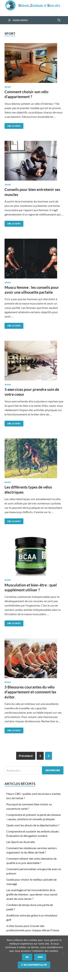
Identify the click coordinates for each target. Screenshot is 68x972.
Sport (8, 87)
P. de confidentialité (34, 964)
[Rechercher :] (34, 770)
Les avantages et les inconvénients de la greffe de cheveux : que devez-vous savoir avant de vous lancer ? (32, 894)
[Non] (63, 954)
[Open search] (59, 20)
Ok (27, 957)
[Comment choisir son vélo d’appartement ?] (34, 63)
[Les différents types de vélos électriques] (34, 458)
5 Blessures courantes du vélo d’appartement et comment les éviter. (30, 692)
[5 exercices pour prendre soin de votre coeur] (34, 361)
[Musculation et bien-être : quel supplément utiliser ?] (34, 556)
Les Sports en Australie (20, 842)
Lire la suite (13, 125)
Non (40, 957)
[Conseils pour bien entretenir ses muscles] (34, 161)
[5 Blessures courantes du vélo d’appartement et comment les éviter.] (34, 658)
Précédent (26, 755)
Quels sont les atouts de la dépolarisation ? (32, 825)
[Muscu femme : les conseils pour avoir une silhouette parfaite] (34, 258)
